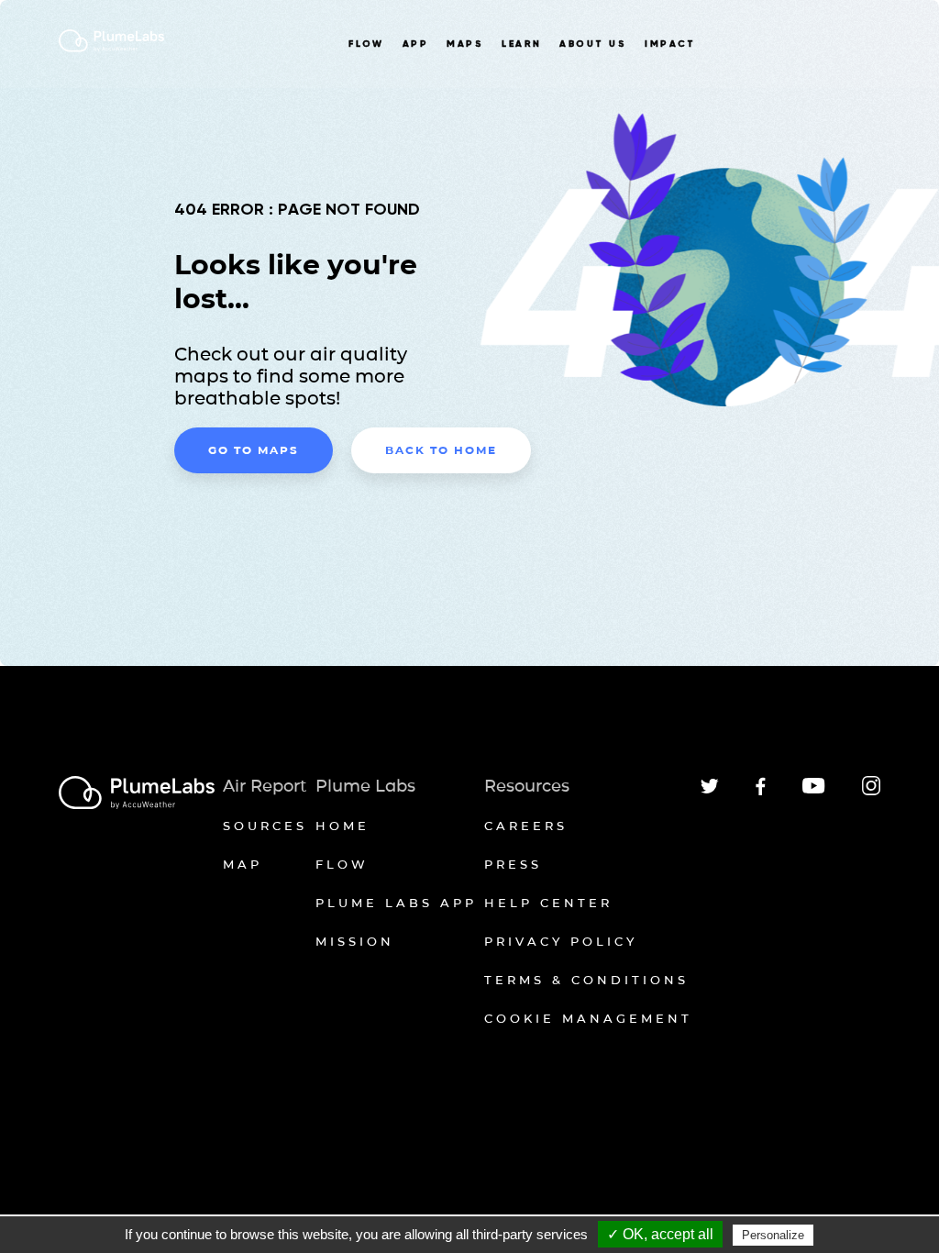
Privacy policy (560, 941)
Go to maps (253, 450)
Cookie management (588, 1018)
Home (342, 825)
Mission (354, 941)
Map (242, 864)
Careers (526, 825)
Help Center (548, 902)
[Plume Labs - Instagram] (871, 792)
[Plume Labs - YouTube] (813, 791)
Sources (265, 825)
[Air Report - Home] (111, 49)
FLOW (366, 44)
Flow (342, 864)
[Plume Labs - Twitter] (710, 790)
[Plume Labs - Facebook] (761, 792)
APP (415, 44)
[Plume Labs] (137, 794)
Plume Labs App (396, 902)
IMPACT (670, 44)
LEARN (521, 44)
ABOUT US (592, 44)
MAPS (465, 44)
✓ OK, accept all (660, 1234)
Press (513, 864)
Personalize (773, 1235)
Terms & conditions (586, 979)
